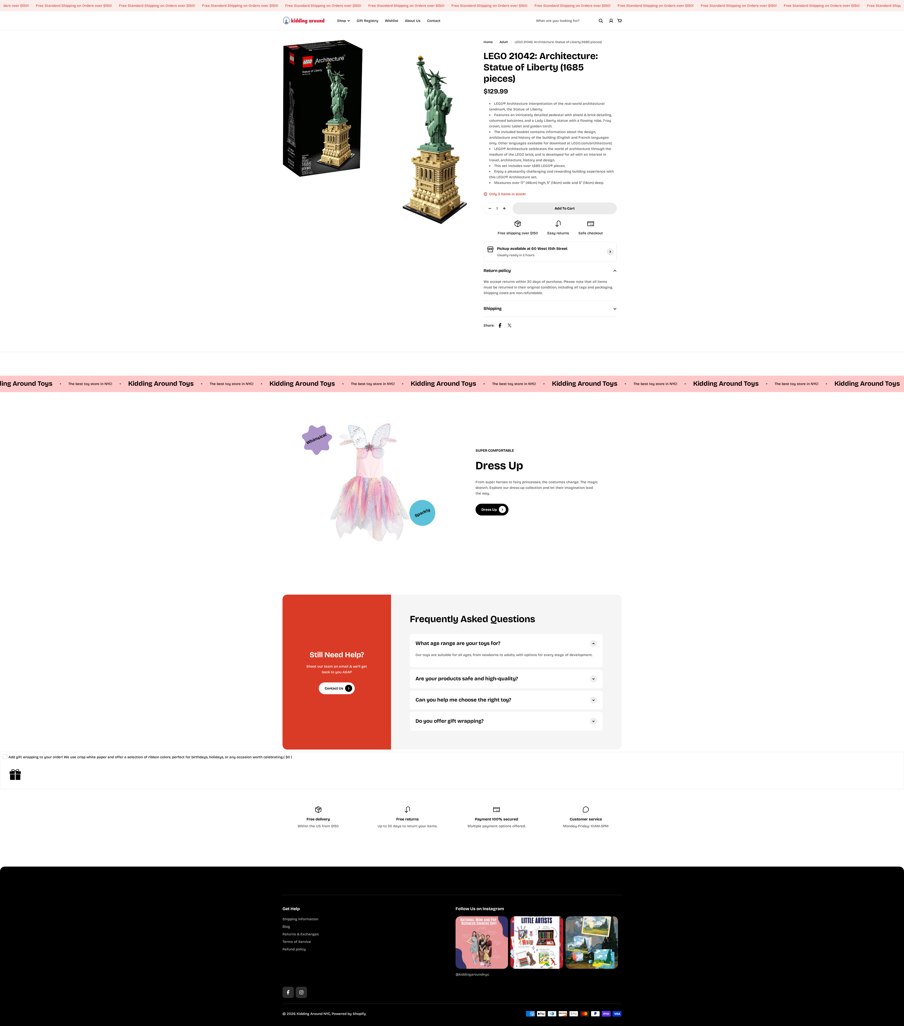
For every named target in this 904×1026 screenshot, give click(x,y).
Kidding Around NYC (313, 1014)
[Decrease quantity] (488, 208)
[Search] (601, 20)
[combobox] (569, 20)
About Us (412, 21)
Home (488, 42)
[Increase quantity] (506, 208)
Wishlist (391, 21)
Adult (504, 42)
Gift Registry (367, 21)
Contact (433, 21)
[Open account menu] (611, 20)
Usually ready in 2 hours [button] (515, 255)
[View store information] (610, 251)
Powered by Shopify (349, 1014)
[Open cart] (619, 20)
